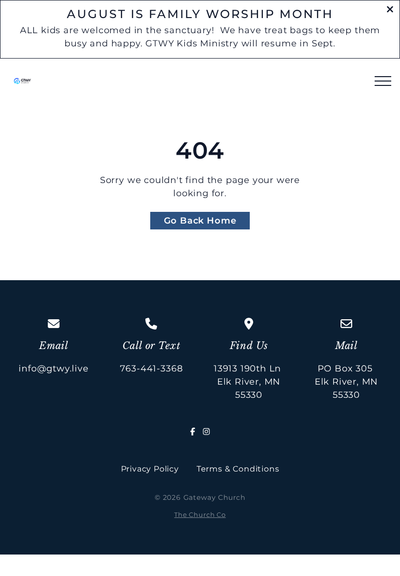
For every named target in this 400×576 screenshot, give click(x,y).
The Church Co (200, 514)
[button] (383, 81)
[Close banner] (390, 10)
